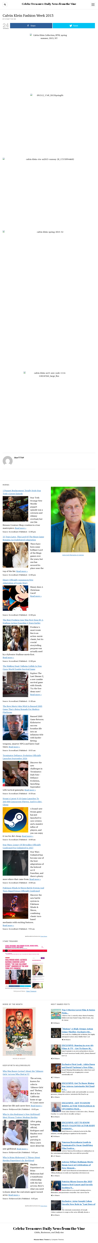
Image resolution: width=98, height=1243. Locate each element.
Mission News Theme (41, 1239)
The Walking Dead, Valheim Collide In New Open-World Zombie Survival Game (22, 668)
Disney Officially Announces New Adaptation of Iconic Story (18, 581)
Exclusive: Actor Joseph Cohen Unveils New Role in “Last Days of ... (78, 1204)
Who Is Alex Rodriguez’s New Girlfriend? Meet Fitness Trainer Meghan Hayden (21, 1116)
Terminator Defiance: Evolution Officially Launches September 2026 (22, 757)
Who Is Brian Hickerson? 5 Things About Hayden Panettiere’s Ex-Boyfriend (21, 1159)
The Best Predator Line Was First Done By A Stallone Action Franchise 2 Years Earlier (23, 621)
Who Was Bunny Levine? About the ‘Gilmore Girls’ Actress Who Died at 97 (23, 1073)
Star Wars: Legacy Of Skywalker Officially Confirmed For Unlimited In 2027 (22, 846)
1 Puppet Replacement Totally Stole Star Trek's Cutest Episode (22, 492)
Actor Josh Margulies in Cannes (73, 555)
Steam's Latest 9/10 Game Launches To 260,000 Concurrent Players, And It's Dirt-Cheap (22, 801)
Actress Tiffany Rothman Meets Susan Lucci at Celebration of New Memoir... (77, 1164)
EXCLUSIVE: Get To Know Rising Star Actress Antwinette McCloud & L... (78, 1086)
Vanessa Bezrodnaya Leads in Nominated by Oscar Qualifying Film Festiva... (77, 1145)
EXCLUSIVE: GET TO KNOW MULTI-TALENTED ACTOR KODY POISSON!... (78, 1125)
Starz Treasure (31, 991)
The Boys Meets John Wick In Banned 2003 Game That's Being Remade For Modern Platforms (22, 709)
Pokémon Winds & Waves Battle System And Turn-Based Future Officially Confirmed (23, 889)
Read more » (20, 528)
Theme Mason (43, 936)
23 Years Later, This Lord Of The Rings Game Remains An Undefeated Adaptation (23, 538)
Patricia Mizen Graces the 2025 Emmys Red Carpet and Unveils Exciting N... (77, 1184)
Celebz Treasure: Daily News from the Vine (49, 4)
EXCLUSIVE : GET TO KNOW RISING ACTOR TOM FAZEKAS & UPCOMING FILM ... (78, 1105)
